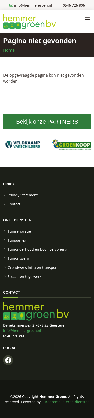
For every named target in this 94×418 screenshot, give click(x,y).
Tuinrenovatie (19, 231)
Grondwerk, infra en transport (33, 267)
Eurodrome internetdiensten (66, 401)
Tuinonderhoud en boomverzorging (37, 249)
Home (9, 50)
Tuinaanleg (17, 240)
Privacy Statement (23, 195)
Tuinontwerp (18, 258)
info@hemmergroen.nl (22, 330)
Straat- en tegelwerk (24, 276)
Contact (14, 204)
